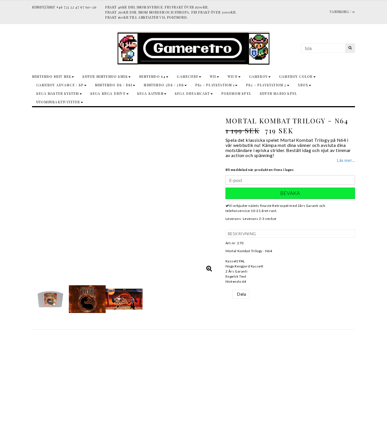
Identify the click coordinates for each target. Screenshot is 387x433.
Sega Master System (57, 93)
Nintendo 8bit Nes (51, 76)
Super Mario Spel (278, 93)
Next (211, 194)
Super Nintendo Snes (105, 76)
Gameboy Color (296, 76)
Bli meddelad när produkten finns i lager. (260, 170)
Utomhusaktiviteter (58, 102)
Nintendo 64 (152, 76)
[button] (209, 268)
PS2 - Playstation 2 (266, 85)
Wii (213, 76)
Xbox (303, 85)
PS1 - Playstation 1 (215, 85)
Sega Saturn (150, 93)
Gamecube (187, 76)
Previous (38, 194)
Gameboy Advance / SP (60, 85)
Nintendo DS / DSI (113, 85)
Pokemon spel (236, 93)
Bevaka (290, 193)
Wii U (232, 76)
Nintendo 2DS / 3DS (164, 85)
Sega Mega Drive (108, 93)
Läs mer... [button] (346, 160)
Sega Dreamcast (192, 93)
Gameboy (258, 76)
